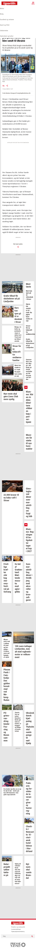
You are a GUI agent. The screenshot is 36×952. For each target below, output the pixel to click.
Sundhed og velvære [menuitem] (7, 19)
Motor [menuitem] (2, 8)
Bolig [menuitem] (1, 14)
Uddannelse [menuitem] (4, 30)
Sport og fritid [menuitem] (4, 25)
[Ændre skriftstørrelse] (3, 86)
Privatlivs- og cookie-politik (18, 927)
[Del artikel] (7, 86)
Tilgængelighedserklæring (17, 931)
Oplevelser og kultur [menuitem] (6, 36)
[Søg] (32, 936)
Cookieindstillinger (16, 929)
